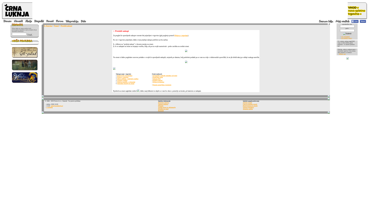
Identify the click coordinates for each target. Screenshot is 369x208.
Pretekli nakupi (66, 26)
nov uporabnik (345, 36)
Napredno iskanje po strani (125, 83)
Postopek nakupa (163, 102)
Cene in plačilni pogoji (250, 104)
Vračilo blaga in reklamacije (167, 107)
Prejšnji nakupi (157, 80)
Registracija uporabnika (124, 75)
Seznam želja (157, 79)
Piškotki (160, 106)
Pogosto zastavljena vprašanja (162, 85)
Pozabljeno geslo (158, 77)
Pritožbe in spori (163, 109)
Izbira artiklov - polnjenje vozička (127, 79)
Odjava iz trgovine (158, 82)
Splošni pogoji (247, 102)
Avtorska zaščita (248, 109)
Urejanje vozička (122, 80)
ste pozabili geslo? (346, 38)
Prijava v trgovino (181, 36)
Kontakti (161, 110)
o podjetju (49, 107)
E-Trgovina (48, 26)
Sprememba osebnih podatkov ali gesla (165, 75)
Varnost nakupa (163, 104)
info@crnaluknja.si (57, 106)
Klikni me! (342, 54)
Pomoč (56, 26)
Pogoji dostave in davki (250, 106)
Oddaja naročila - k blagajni (126, 82)
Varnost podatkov (248, 107)
